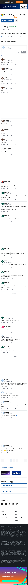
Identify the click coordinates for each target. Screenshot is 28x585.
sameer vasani (7, 335)
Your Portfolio (18, 517)
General (3, 33)
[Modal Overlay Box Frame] (13, 576)
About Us (3, 511)
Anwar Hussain (7, 326)
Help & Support (4, 517)
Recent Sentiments (12, 36)
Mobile (16, 514)
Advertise (3, 514)
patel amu (6, 59)
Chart (9, 33)
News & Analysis (17, 33)
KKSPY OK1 (6, 346)
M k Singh (6, 192)
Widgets (17, 520)
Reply (4, 64)
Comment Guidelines (5, 55)
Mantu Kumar (7, 379)
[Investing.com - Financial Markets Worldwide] (8, 2)
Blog (16, 511)
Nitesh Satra (7, 181)
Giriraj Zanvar (7, 148)
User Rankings (21, 36)
